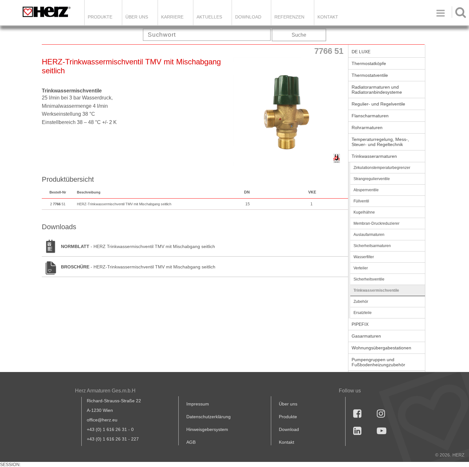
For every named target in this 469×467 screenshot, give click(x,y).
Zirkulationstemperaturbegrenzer (382, 167)
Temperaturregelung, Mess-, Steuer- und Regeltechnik (380, 142)
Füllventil (361, 201)
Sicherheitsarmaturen (372, 246)
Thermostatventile (370, 75)
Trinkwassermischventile (376, 290)
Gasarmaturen (366, 336)
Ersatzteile (363, 312)
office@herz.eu (102, 419)
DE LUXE (361, 51)
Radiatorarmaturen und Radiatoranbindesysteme (377, 89)
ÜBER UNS (136, 16)
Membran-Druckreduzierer (376, 223)
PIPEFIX (360, 324)
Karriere (172, 16)
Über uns (288, 403)
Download (289, 429)
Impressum (197, 403)
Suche (299, 35)
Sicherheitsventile (369, 279)
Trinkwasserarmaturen (374, 156)
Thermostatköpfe (369, 63)
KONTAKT (327, 16)
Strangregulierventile (372, 179)
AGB (191, 442)
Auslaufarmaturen (369, 234)
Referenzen (289, 16)
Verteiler (361, 268)
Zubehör (361, 301)
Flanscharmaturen (370, 115)
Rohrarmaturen (367, 127)
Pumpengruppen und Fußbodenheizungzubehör (378, 362)
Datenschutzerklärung (208, 416)
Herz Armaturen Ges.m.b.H (105, 390)
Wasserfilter (364, 257)
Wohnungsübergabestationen (381, 347)
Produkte (100, 16)
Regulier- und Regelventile (378, 103)
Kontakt (286, 442)
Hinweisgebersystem (207, 429)
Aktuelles (209, 16)
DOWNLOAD (248, 16)
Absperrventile (366, 190)
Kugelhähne (364, 212)
